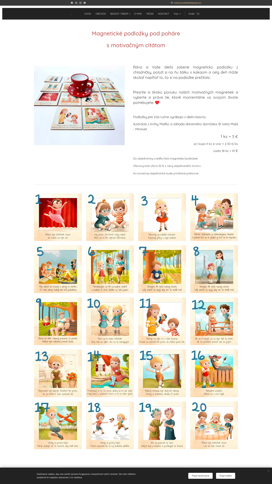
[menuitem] (88, 13)
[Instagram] (76, 2)
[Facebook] (72, 2)
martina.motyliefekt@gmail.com (187, 2)
